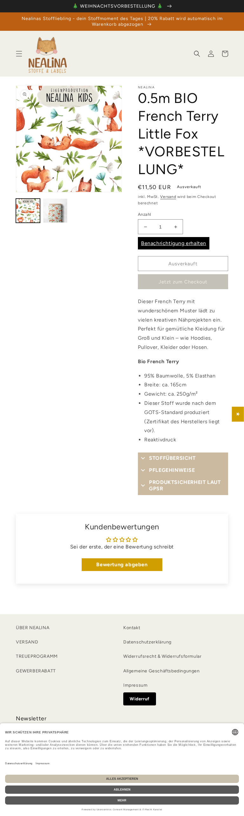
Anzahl (144, 214)
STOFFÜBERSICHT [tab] (172, 458)
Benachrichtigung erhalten (173, 243)
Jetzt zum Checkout (183, 282)
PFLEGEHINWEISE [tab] (172, 470)
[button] (19, 54)
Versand (168, 196)
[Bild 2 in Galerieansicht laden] (55, 211)
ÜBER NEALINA (32, 627)
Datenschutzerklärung (147, 642)
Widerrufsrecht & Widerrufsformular (162, 656)
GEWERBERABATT (36, 671)
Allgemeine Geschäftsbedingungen (161, 671)
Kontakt (131, 627)
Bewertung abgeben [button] (121, 564)
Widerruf (140, 699)
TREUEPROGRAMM (37, 656)
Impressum (135, 685)
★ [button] (238, 414)
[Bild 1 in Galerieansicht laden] (28, 211)
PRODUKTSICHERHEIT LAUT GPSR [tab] (184, 485)
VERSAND (27, 642)
